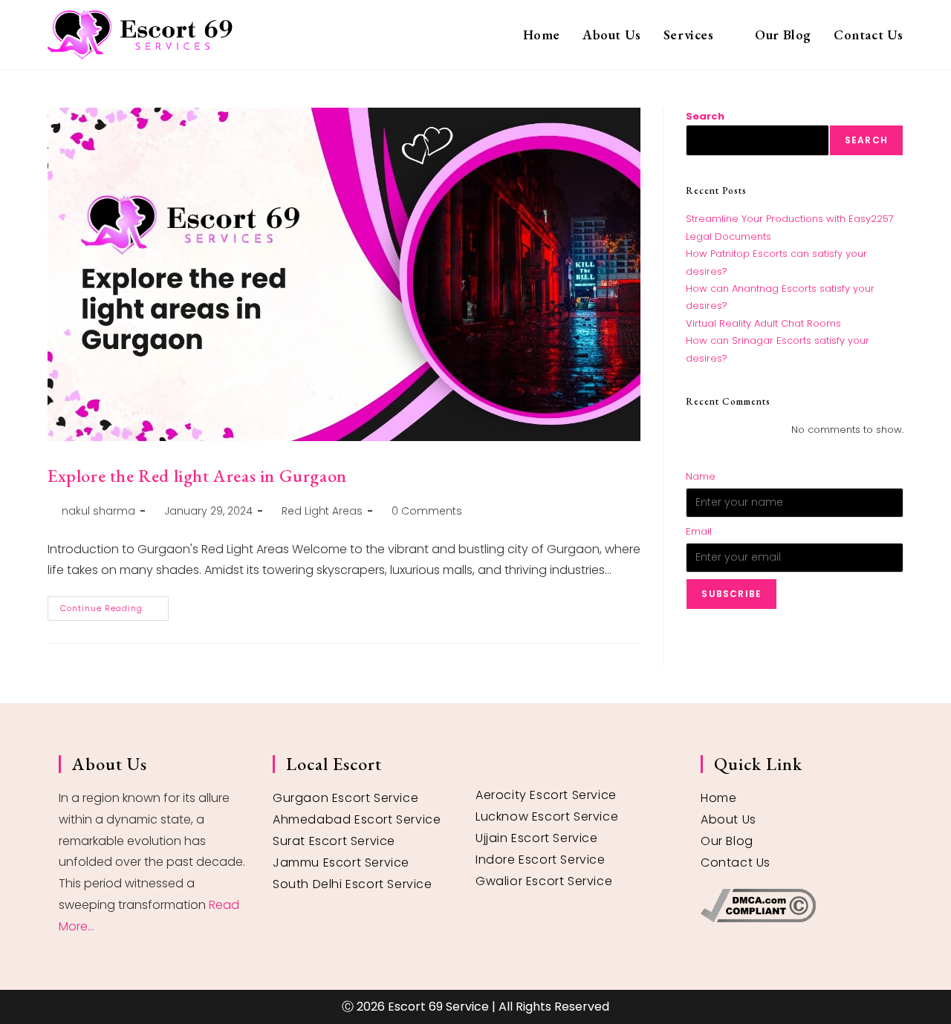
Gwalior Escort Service (544, 881)
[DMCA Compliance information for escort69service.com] (796, 905)
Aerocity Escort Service (546, 794)
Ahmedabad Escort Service (357, 819)
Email (699, 531)
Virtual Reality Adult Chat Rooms (763, 323)
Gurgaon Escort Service (345, 797)
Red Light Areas (322, 510)
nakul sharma (98, 510)
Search (705, 116)
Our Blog (727, 840)
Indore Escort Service (541, 859)
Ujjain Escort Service (537, 838)
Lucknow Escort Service (547, 816)
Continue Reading (114, 605)
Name (700, 476)
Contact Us (735, 862)
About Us (728, 819)
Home (718, 797)
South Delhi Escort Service (352, 884)
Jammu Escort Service (341, 862)
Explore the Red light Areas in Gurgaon (197, 475)
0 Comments (427, 510)
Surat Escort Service (334, 840)
